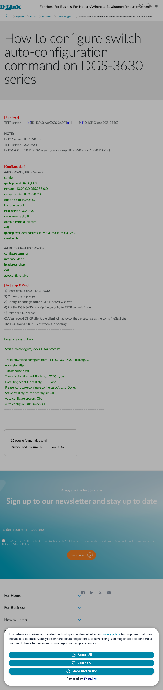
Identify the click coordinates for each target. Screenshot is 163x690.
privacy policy (111, 634)
